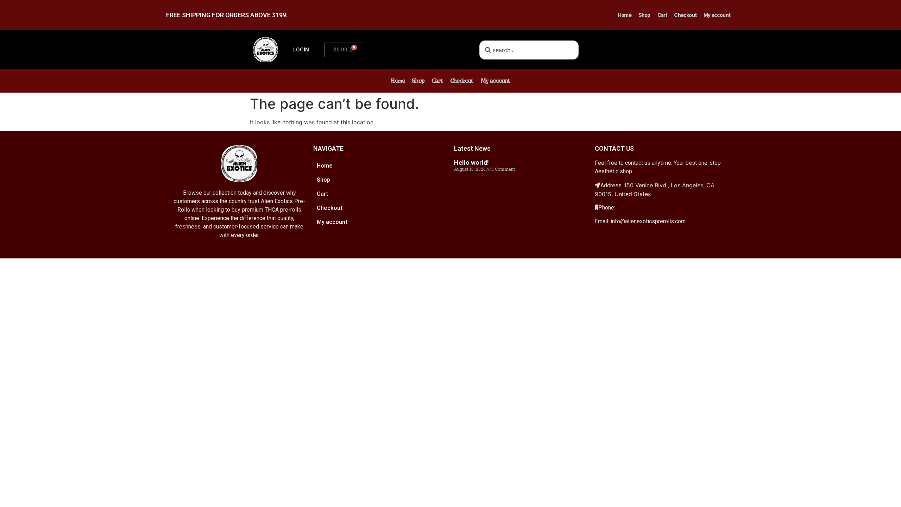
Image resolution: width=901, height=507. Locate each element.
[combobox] (529, 50)
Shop (644, 15)
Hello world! (471, 162)
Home (624, 15)
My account (717, 15)
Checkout (685, 15)
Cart (662, 15)
